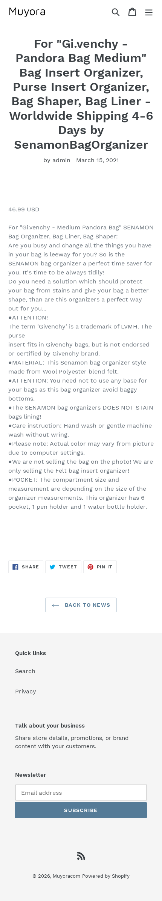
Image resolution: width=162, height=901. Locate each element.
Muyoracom (66, 876)
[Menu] (149, 11)
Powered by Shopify (106, 876)
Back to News (86, 605)
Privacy (25, 691)
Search (25, 671)
